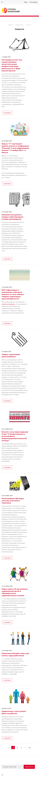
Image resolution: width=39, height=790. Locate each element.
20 (29, 747)
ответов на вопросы (8, 304)
